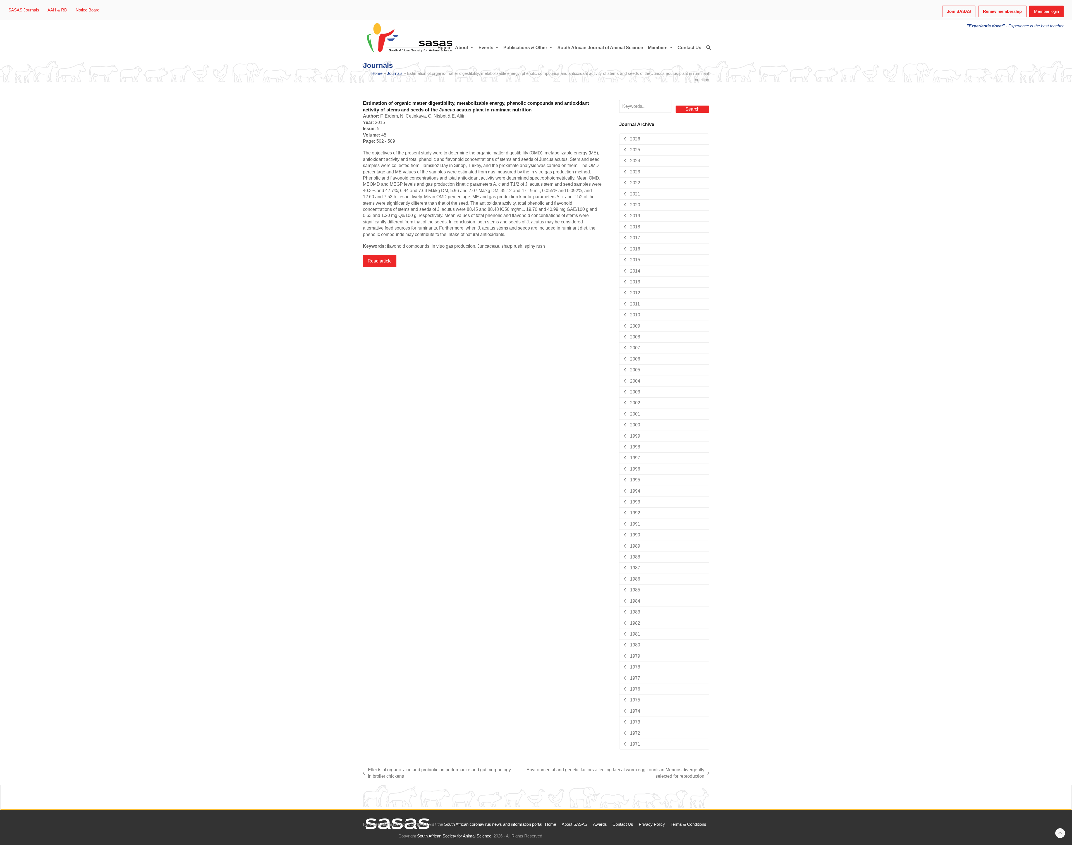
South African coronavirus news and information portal (493, 824)
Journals (395, 73)
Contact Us (622, 824)
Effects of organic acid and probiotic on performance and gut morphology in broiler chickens (437, 773)
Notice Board (87, 10)
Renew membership (1002, 11)
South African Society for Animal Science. (454, 836)
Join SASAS (959, 11)
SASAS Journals (23, 10)
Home (376, 73)
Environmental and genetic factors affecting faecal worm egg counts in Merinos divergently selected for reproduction (611, 773)
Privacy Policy (652, 824)
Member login (1046, 11)
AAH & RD (57, 10)
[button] (708, 48)
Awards (600, 824)
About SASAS (574, 824)
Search (692, 109)
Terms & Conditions (688, 824)
